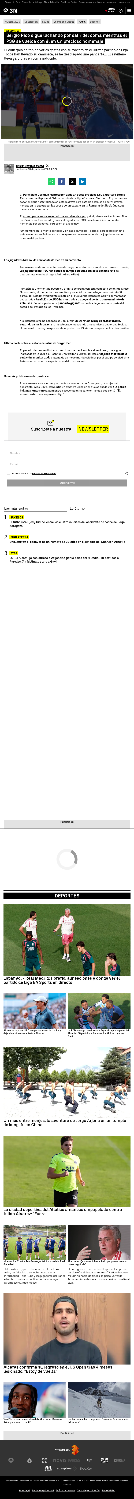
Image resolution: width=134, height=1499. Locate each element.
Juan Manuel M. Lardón (30, 166)
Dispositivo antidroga (32, 2)
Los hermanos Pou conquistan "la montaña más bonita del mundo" (98, 1421)
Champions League (64, 21)
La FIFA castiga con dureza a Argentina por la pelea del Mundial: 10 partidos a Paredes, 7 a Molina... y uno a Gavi (64, 559)
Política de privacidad (43, 1490)
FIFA (13, 553)
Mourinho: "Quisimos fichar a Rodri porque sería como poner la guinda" (97, 1263)
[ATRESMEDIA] (67, 1450)
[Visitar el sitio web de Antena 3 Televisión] (14, 1460)
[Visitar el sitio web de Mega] (74, 1460)
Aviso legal (24, 1490)
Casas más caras (87, 2)
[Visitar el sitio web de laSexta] (29, 1460)
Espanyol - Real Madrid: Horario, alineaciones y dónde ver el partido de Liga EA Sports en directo (61, 980)
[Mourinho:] (99, 1242)
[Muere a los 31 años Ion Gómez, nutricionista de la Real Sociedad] (34, 1242)
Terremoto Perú (12, 2)
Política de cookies (65, 1490)
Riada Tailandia (51, 2)
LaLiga (45, 21)
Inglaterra (19, 537)
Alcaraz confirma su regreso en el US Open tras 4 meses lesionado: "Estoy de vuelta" (57, 1369)
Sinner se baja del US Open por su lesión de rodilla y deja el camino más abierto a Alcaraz (32, 1032)
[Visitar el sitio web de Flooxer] (86, 1468)
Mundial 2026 (12, 21)
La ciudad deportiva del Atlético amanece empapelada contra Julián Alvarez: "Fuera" (62, 1211)
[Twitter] (47, 165)
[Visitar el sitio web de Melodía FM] (48, 1468)
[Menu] (130, 10)
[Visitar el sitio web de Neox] (44, 1460)
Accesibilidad (108, 1490)
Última (111, 10)
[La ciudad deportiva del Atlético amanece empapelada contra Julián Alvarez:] (67, 1171)
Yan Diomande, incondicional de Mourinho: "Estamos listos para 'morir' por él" (32, 1421)
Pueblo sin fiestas (69, 2)
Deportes (95, 21)
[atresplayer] (121, 10)
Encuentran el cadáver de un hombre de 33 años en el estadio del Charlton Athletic (67, 542)
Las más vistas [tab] (16, 508)
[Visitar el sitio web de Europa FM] (119, 1460)
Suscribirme (67, 482)
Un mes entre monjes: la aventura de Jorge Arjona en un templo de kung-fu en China (64, 1122)
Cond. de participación (88, 1490)
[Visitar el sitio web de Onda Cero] (104, 1460)
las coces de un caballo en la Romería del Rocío (81, 205)
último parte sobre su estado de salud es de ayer (54, 216)
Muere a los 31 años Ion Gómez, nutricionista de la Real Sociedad (34, 1263)
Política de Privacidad (44, 473)
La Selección (31, 21)
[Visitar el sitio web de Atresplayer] (67, 1468)
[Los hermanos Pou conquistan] (99, 1400)
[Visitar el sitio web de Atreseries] (89, 1460)
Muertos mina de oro (107, 2)
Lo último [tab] (77, 508)
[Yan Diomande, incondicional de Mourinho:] (34, 1400)
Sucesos (16, 517)
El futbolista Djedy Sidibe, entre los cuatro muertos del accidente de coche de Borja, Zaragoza (67, 523)
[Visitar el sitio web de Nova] (59, 1460)
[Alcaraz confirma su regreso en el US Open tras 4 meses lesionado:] (67, 1329)
